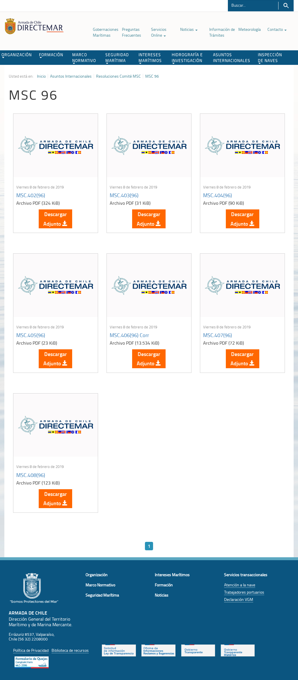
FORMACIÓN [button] (51, 54)
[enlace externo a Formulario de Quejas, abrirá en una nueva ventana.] (32, 662)
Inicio (41, 76)
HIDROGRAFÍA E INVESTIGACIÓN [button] (187, 57)
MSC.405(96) (30, 335)
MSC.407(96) (217, 335)
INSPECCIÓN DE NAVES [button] (270, 57)
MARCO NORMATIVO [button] (84, 57)
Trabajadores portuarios (244, 592)
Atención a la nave (239, 585)
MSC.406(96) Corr (129, 335)
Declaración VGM (238, 599)
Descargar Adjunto (55, 218)
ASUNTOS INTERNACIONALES (231, 57)
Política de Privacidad (31, 650)
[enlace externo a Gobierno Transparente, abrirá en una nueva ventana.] (198, 650)
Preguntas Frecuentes (131, 32)
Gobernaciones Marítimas (105, 32)
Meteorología (249, 29)
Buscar (286, 5)
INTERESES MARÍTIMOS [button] (150, 57)
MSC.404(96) (217, 195)
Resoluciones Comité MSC (118, 76)
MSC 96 (152, 76)
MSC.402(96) (30, 195)
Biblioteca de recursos (70, 650)
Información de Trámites (222, 32)
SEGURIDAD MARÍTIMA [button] (117, 57)
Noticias (187, 29)
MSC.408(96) (30, 474)
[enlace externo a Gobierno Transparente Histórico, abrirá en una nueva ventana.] (238, 650)
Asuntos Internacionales (71, 76)
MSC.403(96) (124, 195)
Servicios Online (158, 32)
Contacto (275, 29)
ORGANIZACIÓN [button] (16, 54)
